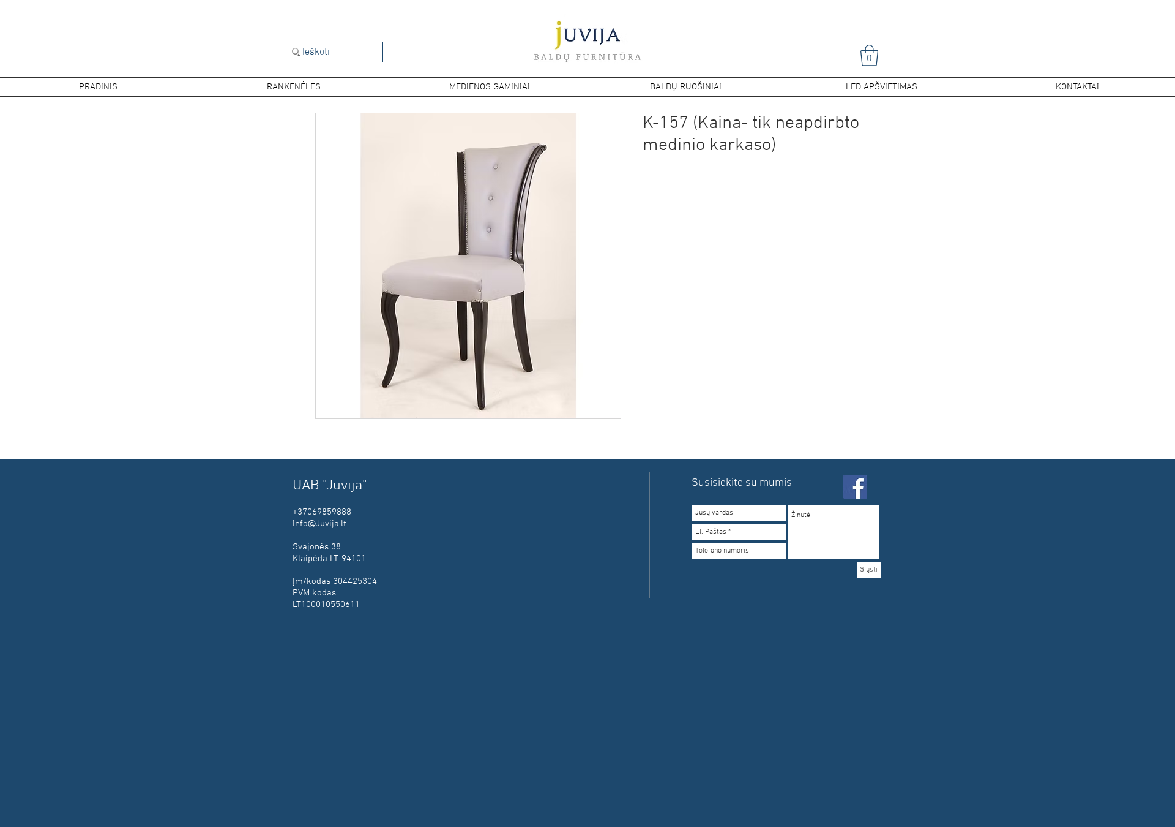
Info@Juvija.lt (319, 523)
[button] (869, 55)
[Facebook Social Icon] (855, 487)
